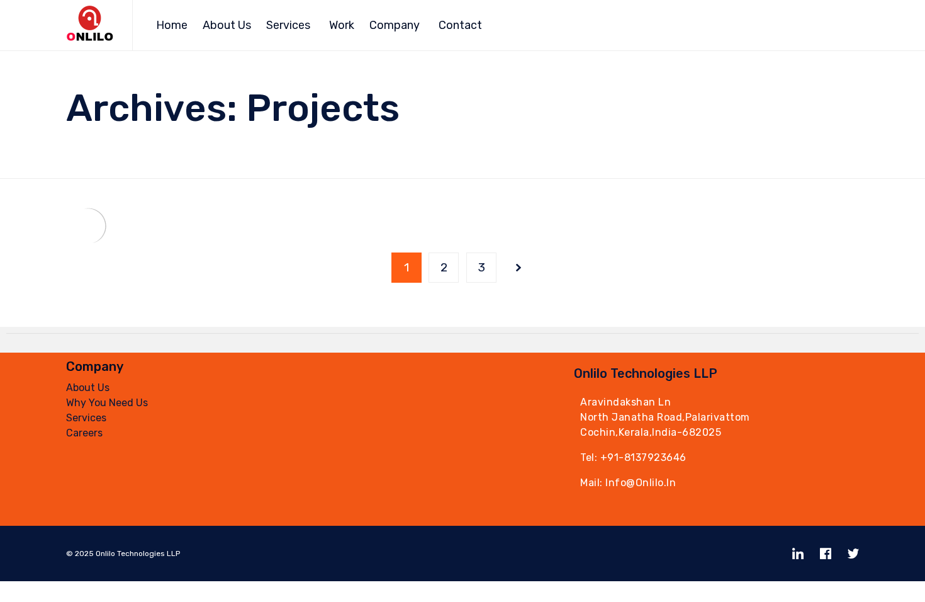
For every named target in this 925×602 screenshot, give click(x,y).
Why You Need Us (107, 403)
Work (341, 25)
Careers (84, 433)
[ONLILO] (89, 25)
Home (172, 25)
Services (288, 25)
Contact (460, 25)
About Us (227, 25)
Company (394, 25)
